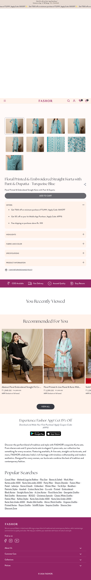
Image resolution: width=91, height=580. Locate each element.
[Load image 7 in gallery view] (56, 144)
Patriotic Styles (11, 489)
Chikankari (38, 485)
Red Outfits (10, 495)
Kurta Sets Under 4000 (15, 501)
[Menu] (4, 100)
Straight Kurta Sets (25, 492)
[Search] (68, 100)
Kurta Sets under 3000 (32, 482)
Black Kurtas (10, 492)
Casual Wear (10, 479)
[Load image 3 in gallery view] (56, 126)
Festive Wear (10, 498)
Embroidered (67, 489)
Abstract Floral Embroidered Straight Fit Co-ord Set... (21, 387)
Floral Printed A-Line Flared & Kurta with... (62, 387)
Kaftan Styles (22, 498)
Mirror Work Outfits (52, 501)
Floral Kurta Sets (55, 492)
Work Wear (68, 479)
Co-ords (48, 489)
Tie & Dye (62, 485)
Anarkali (22, 489)
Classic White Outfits (63, 495)
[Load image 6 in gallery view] (35, 144)
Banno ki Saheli (55, 479)
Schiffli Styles (38, 505)
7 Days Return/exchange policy (20, 270)
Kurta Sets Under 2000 (61, 498)
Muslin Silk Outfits (35, 501)
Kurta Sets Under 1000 (40, 498)
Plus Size (43, 479)
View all (45, 406)
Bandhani (72, 485)
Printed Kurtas (11, 505)
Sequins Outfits (52, 505)
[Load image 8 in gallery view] (76, 144)
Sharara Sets (66, 505)
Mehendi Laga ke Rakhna (27, 479)
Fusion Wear (75, 482)
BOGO (32, 495)
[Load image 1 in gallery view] (14, 126)
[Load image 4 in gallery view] (76, 126)
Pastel (7, 485)
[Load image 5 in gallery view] (14, 144)
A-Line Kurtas (40, 492)
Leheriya (15, 485)
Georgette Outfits (71, 492)
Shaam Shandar (61, 482)
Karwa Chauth (26, 485)
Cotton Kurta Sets (35, 489)
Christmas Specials (45, 495)
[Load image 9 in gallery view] (14, 162)
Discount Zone (11, 508)
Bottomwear (21, 495)
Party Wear (48, 482)
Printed (57, 489)
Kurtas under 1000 (12, 482)
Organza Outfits (70, 501)
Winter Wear (50, 485)
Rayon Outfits (25, 505)
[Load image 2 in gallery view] (35, 126)
